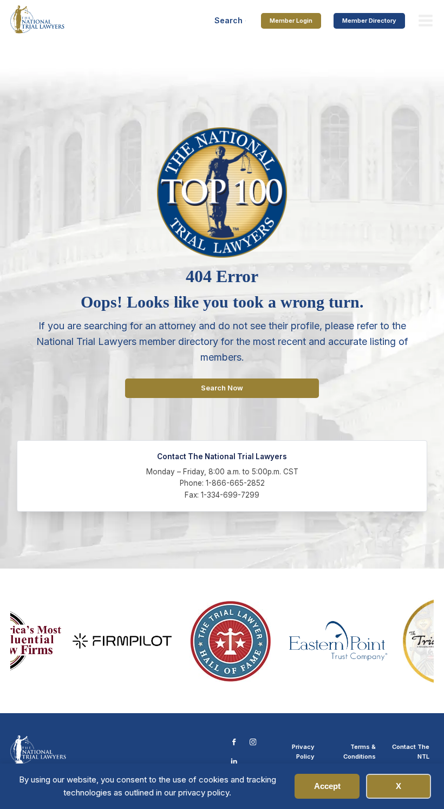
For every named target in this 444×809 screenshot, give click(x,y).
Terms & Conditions (359, 751)
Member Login (291, 20)
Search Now (222, 388)
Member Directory (369, 20)
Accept (327, 786)
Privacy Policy (303, 751)
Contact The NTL (410, 751)
